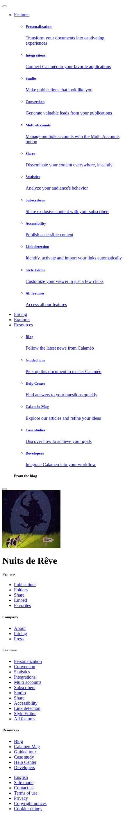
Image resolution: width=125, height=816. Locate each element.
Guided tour (25, 751)
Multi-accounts (27, 682)
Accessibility (26, 703)
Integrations (24, 677)
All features (24, 718)
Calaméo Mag (27, 746)
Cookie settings (28, 808)
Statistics (22, 671)
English (21, 777)
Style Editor (25, 713)
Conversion (24, 666)
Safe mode (23, 782)
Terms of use (26, 792)
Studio (20, 692)
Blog (18, 741)
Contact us (23, 787)
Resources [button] (23, 324)
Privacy (21, 798)
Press (19, 638)
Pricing (20, 314)
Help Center (25, 762)
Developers (24, 767)
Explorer (22, 319)
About (20, 628)
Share (19, 697)
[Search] (4, 489)
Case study (24, 757)
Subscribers (24, 687)
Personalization (28, 661)
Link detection (27, 708)
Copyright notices (30, 803)
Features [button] (21, 14)
